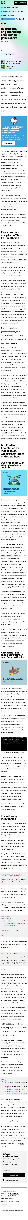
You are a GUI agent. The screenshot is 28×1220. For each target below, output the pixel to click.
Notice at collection (5, 1207)
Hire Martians (20, 3)
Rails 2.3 (13, 245)
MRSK (16, 323)
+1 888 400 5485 (14, 1193)
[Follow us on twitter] (20, 19)
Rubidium (4, 395)
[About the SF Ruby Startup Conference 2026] (14, 131)
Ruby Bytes (15, 1007)
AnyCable (10, 430)
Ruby (5, 54)
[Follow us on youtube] (5, 23)
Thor (5, 294)
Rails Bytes (4, 383)
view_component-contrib (9, 503)
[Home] (3, 2)
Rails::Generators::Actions (10, 988)
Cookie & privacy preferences (8, 1206)
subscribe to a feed (12, 1180)
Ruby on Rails (11, 54)
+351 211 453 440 (11, 1195)
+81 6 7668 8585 (9, 1198)
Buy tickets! (8, 143)
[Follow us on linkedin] (23, 19)
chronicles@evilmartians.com (8, 1191)
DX (2, 54)
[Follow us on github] (2, 23)
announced (4, 389)
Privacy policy (4, 1204)
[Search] (17, 19)
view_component (19, 505)
